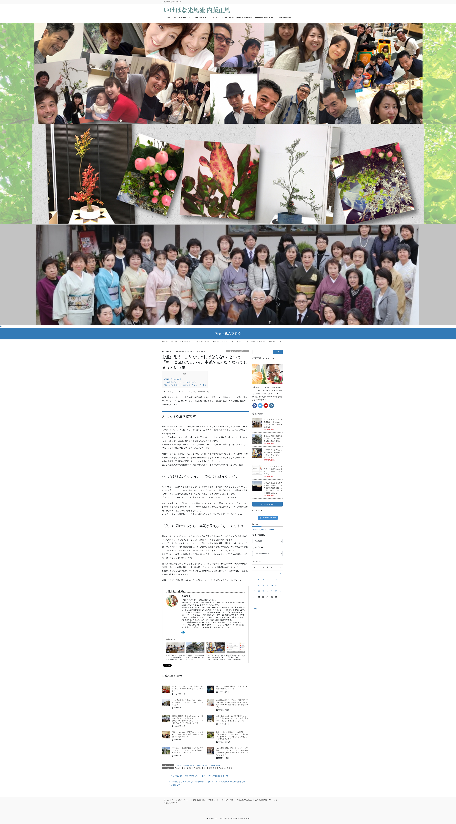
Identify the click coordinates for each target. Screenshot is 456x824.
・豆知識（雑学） (215, 765)
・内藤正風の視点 (219, 651)
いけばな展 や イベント (181, 800)
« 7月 (254, 609)
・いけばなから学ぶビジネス (237, 351)
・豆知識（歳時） (199, 651)
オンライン (181, 651)
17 (254, 591)
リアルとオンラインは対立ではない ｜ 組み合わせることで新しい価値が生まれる (175, 657)
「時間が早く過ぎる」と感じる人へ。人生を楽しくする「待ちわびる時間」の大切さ (215, 657)
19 (263, 591)
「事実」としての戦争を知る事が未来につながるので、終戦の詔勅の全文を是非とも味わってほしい (207, 783)
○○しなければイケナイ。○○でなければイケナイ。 (183, 382)
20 (267, 591)
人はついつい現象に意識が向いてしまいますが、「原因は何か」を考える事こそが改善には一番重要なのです (187, 734)
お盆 (178, 768)
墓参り (191, 768)
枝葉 (216, 768)
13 (267, 585)
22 (276, 591)
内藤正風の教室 (199, 800)
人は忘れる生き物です (172, 379)
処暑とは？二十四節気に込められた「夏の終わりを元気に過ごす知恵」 (195, 657)
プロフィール (213, 800)
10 (254, 585)
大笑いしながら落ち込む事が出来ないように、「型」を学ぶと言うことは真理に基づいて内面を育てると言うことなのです (232, 718)
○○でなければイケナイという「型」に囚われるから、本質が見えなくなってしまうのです (187, 688)
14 (272, 585)
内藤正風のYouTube (244, 800)
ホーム (166, 800)
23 (280, 591)
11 (259, 585)
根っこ (223, 768)
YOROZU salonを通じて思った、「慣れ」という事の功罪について (199, 776)
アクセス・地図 (227, 800)
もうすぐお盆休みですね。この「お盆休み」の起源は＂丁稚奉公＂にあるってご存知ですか (187, 702)
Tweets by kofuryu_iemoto (263, 530)
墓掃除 (198, 768)
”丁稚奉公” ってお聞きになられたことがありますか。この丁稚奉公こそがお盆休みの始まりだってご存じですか (187, 750)
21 (272, 591)
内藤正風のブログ (170, 803)
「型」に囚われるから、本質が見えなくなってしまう (184, 385)
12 (263, 585)
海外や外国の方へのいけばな (266, 800)
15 (276, 585)
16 (280, 585)
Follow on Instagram (269, 518)
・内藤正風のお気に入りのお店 (235, 651)
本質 (210, 768)
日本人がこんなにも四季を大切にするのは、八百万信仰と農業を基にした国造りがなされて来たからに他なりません (273, 488)
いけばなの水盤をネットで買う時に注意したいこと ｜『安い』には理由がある (235, 657)
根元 (230, 768)
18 (259, 591)
